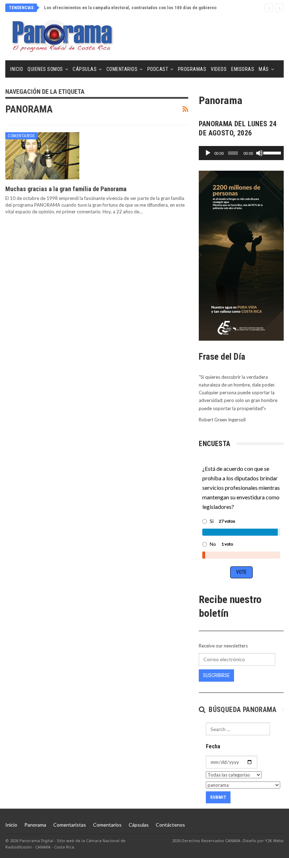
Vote (241, 572)
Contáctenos (170, 825)
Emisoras (242, 69)
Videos (219, 69)
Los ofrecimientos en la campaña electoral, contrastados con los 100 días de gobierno (130, 7)
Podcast (157, 69)
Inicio (16, 69)
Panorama (35, 825)
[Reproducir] (207, 153)
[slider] (271, 152)
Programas (192, 69)
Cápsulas (85, 69)
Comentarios (122, 69)
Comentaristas (69, 825)
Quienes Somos (45, 69)
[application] (241, 153)
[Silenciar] (259, 153)
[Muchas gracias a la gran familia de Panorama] (42, 155)
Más (264, 69)
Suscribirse (216, 675)
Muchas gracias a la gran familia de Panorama (66, 189)
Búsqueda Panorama (241, 709)
